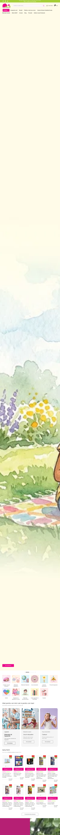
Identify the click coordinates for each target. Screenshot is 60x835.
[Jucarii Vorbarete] (6, 5)
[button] (56, 5)
